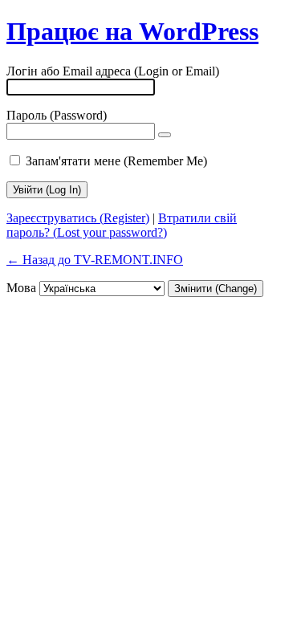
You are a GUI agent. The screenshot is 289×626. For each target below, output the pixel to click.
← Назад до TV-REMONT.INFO (94, 259)
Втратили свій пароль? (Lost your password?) (121, 225)
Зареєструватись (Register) (77, 218)
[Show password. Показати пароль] (164, 134)
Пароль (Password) (56, 115)
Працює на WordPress (132, 31)
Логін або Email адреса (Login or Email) (112, 71)
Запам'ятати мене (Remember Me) (116, 161)
